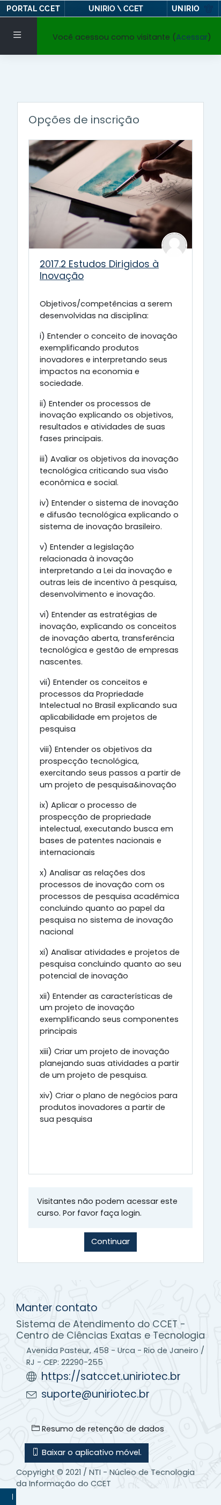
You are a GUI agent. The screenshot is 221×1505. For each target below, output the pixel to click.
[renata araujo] (174, 244)
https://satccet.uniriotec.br (111, 1376)
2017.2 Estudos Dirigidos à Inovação (99, 269)
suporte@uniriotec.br (95, 1394)
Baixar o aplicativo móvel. (91, 1452)
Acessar (192, 37)
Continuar (110, 1241)
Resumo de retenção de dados (102, 1428)
